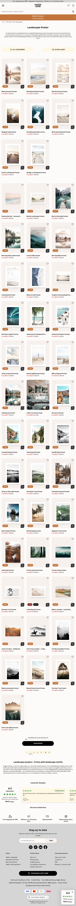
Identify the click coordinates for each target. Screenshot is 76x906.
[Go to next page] (49, 752)
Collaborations (35, 862)
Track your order (60, 857)
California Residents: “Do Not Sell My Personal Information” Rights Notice (33, 883)
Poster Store (42, 901)
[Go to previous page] (27, 752)
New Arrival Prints (11, 862)
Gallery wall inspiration (13, 864)
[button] (67, 897)
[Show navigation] (3, 5)
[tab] (68, 5)
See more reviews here (38, 807)
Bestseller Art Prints (12, 860)
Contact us (58, 860)
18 (45, 752)
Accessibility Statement (38, 864)
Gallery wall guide (11, 857)
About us (33, 857)
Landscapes (19, 22)
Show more (38, 743)
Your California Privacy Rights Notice (54, 880)
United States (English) (38, 897)
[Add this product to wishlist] (22, 60)
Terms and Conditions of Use (20, 880)
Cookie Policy (35, 880)
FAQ (56, 862)
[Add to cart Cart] (22, 86)
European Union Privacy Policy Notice (38, 885)
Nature (10, 22)
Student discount (36, 867)
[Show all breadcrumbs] (4, 22)
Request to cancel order (63, 864)
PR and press (34, 860)
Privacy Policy (62, 883)
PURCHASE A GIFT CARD (39, 873)
